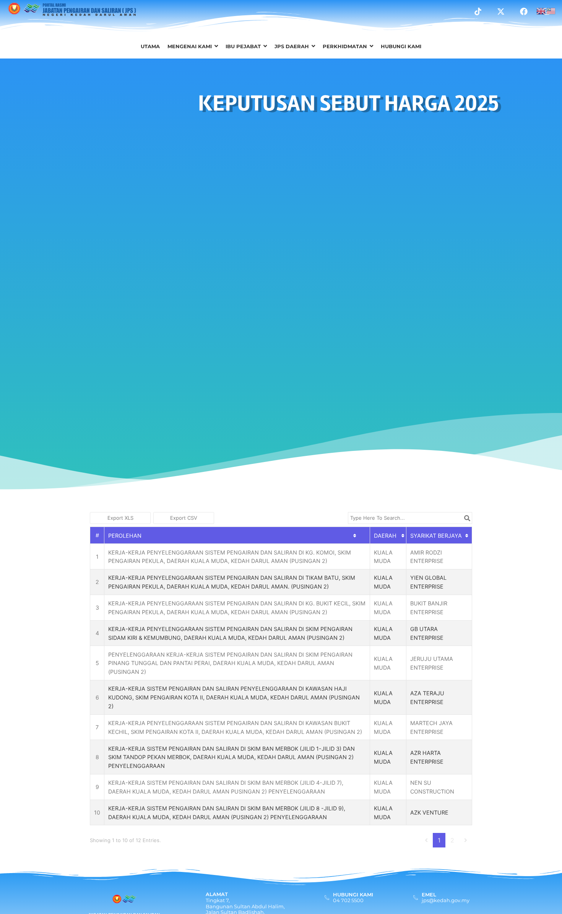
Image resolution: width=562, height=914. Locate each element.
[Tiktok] (478, 11)
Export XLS (120, 518)
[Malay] (551, 10)
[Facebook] (523, 11)
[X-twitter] (500, 11)
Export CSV (183, 518)
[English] (541, 10)
